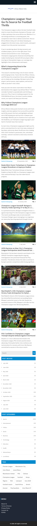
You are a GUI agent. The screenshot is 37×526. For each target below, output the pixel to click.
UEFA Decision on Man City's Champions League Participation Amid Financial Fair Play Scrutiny (16, 249)
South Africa (19, 484)
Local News (6, 456)
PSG (19, 474)
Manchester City (21, 466)
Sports (5, 419)
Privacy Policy (5, 508)
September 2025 (7, 396)
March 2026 (6, 380)
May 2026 (5, 371)
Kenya (28, 477)
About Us (4, 504)
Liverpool (19, 481)
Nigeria (5, 481)
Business (5, 436)
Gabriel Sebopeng (6, 161)
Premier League (7, 466)
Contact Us (4, 510)
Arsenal (5, 488)
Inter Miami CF (26, 488)
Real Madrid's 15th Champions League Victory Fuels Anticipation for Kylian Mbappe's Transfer (16, 292)
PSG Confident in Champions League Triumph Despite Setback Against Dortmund (18, 335)
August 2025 (6, 400)
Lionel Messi (17, 470)
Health (4, 448)
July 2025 (5, 404)
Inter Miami (6, 470)
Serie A (28, 484)
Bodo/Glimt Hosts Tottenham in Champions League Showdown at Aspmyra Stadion (18, 166)
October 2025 (6, 392)
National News (7, 452)
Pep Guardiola (15, 488)
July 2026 (5, 363)
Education (5, 444)
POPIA (3, 512)
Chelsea (25, 474)
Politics (5, 427)
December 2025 (7, 384)
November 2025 (7, 388)
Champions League (8, 477)
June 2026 (5, 367)
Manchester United (8, 474)
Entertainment (7, 423)
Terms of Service (6, 506)
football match (7, 484)
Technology (6, 440)
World (4, 431)
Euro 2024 (28, 481)
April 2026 (5, 375)
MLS (11, 481)
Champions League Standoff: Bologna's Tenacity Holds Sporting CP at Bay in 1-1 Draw (16, 207)
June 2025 (5, 409)
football (20, 477)
